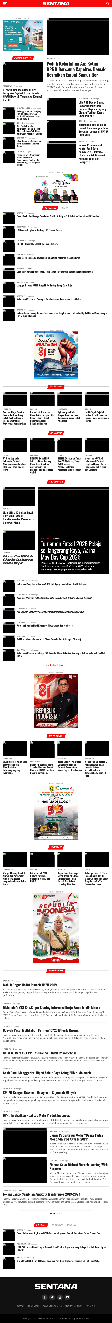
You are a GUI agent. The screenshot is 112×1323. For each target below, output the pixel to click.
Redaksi (20, 1305)
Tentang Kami (33, 1305)
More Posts (56, 1214)
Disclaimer (90, 1305)
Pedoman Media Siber (52, 1305)
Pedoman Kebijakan (73, 1305)
